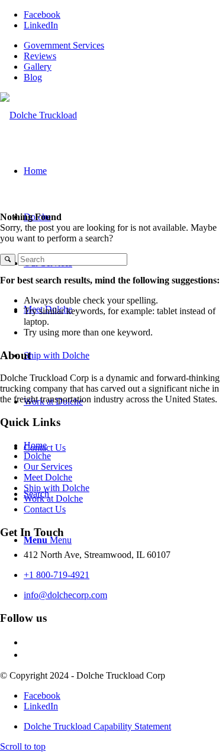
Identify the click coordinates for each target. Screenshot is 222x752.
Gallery (38, 67)
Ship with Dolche (56, 488)
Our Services (48, 466)
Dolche (37, 456)
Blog (33, 77)
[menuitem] (123, 45)
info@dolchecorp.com (65, 595)
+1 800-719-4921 (56, 575)
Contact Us (45, 509)
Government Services (64, 45)
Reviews (40, 56)
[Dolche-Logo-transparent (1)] (38, 115)
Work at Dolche (53, 498)
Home (35, 445)
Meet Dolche (48, 477)
